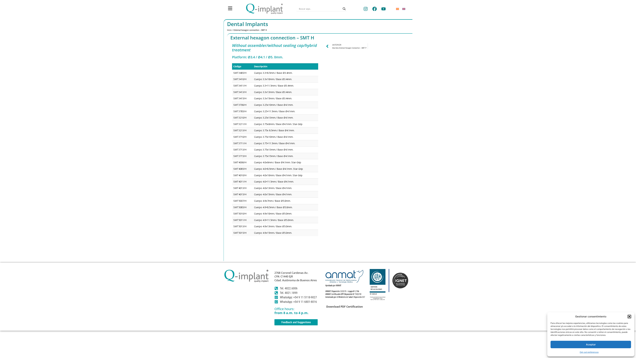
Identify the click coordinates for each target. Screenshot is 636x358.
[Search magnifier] (344, 8)
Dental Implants (247, 24)
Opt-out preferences (589, 352)
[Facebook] (374, 8)
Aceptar (591, 344)
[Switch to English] (404, 9)
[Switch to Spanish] (397, 9)
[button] (629, 316)
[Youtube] (383, 8)
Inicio (229, 30)
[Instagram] (365, 8)
